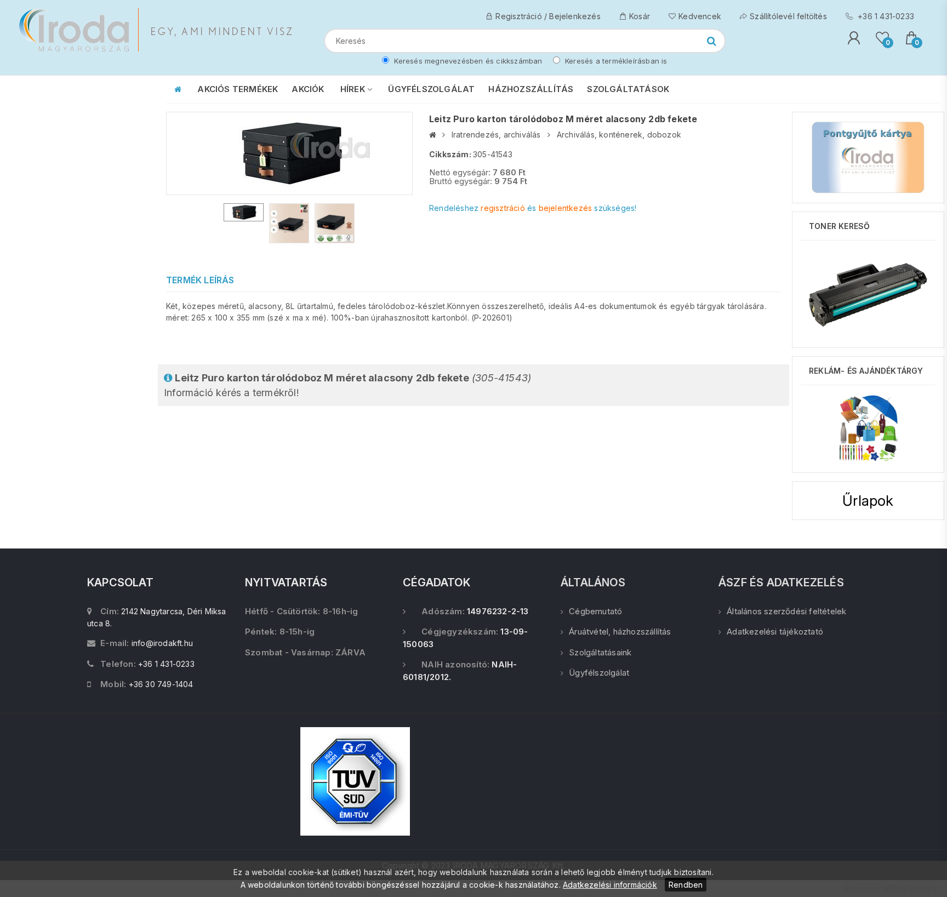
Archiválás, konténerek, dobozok (619, 134)
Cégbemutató (595, 611)
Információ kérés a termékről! (347, 385)
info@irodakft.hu (162, 643)
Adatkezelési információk (610, 884)
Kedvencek (699, 16)
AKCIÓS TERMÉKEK (237, 89)
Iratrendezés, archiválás (496, 134)
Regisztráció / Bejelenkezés (547, 16)
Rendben (686, 884)
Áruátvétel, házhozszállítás (620, 631)
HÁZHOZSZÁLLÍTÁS (530, 89)
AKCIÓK (308, 89)
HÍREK (353, 89)
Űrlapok (867, 500)
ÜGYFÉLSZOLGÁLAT (431, 89)
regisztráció (502, 208)
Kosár (639, 16)
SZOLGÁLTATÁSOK (628, 89)
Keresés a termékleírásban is (615, 60)
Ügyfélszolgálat (599, 672)
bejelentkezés (565, 208)
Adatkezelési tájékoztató (775, 631)
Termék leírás (200, 280)
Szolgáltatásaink (600, 652)
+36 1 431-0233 (884, 16)
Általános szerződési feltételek (786, 611)
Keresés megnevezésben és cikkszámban (467, 60)
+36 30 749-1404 (161, 684)
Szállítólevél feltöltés (788, 16)
